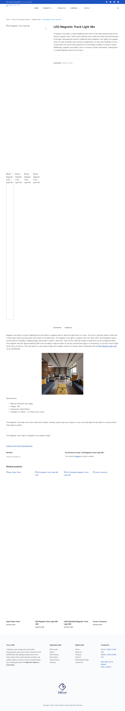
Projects (62, 8)
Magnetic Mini (67, 63)
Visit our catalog (27, 2)
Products (47, 8)
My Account (54, 649)
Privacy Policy (55, 660)
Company (73, 8)
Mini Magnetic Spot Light (108, 346)
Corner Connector (100, 621)
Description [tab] (57, 327)
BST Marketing (77, 705)
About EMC (10, 645)
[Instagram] (110, 2)
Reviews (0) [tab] (68, 327)
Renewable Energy (82, 660)
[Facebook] (106, 2)
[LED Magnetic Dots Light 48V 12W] (48, 544)
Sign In (52, 652)
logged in (78, 456)
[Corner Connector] (106, 544)
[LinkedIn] (114, 2)
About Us (78, 652)
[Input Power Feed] (19, 544)
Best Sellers (54, 657)
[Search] (118, 8)
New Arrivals (54, 654)
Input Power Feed (13, 621)
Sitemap (52, 662)
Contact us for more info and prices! (19, 446)
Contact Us (79, 662)
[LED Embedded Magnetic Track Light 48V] (77, 544)
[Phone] (118, 2)
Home (36, 8)
